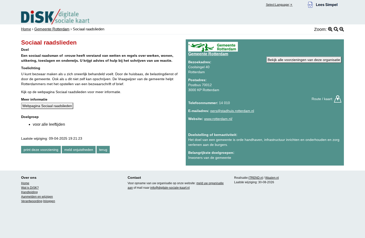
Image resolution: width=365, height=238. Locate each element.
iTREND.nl (256, 177)
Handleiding (29, 192)
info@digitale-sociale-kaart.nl (170, 187)
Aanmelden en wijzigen (37, 196)
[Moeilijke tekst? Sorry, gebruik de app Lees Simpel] (322, 4)
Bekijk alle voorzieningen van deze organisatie (304, 60)
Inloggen (49, 201)
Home (26, 29)
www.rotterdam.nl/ (218, 119)
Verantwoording (31, 201)
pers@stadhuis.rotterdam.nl (232, 111)
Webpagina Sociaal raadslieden (47, 106)
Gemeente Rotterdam (52, 29)
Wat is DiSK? (30, 187)
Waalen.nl (272, 177)
